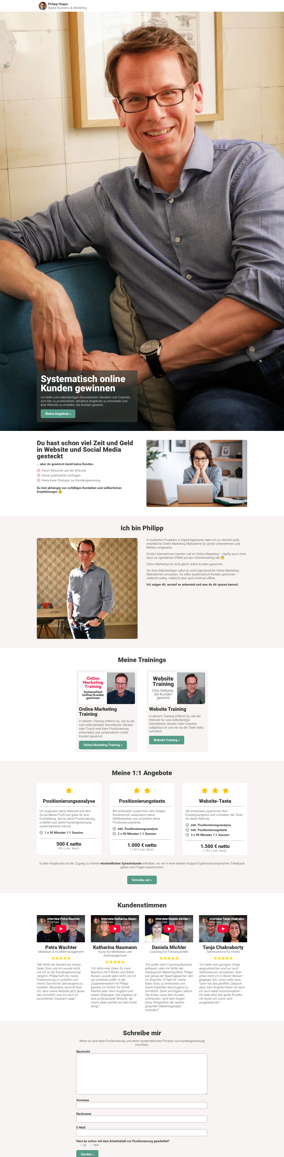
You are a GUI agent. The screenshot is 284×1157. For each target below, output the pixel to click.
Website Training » (167, 740)
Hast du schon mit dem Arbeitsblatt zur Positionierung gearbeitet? (122, 1141)
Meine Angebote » (58, 414)
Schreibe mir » (142, 880)
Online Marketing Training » (102, 745)
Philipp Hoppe (58, 4)
